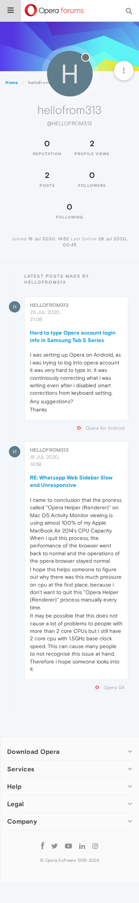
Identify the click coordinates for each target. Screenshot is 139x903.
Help (14, 786)
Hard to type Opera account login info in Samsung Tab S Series (72, 336)
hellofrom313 (49, 305)
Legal (15, 804)
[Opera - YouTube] (68, 845)
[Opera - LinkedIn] (82, 845)
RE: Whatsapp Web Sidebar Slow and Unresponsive (71, 481)
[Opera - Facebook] (42, 845)
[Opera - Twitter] (54, 845)
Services (20, 769)
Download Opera (33, 751)
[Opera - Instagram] (95, 845)
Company (22, 821)
